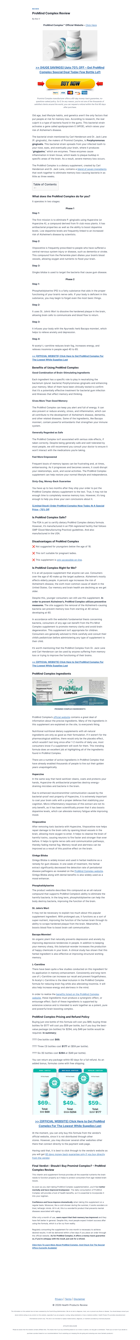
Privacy (59, 1299)
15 (31, 1272)
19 (46, 1272)
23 (25, 1276)
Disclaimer (79, 1299)
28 (45, 1276)
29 (12, 1280)
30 (17, 1280)
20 (13, 1276)
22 (21, 1276)
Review (35, 9)
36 (45, 1283)
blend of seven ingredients (92, 169)
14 (27, 1272)
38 (31, 1287)
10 (13, 1272)
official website (61, 717)
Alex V (37, 19)
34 (33, 1283)
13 (24, 1272)
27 (41, 1276)
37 (27, 1287)
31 (21, 1280)
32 (24, 1280)
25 (33, 1276)
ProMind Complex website (88, 871)
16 (35, 1272)
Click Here (91, 25)
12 (20, 1272)
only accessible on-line (69, 559)
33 (29, 1283)
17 (38, 1272)
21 (17, 1276)
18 (42, 1272)
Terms (68, 1299)
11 (16, 1272)
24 (29, 1276)
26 (37, 1276)
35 (37, 1283)
